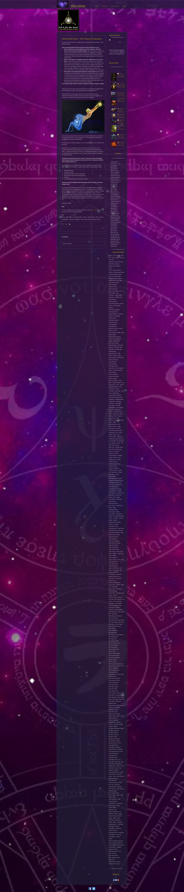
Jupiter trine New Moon (114, 568)
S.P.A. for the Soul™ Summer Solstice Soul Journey (116, 845)
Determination (116, 414)
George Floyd (111, 480)
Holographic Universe (113, 509)
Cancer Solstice (112, 368)
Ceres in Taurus (112, 384)
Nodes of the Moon (113, 749)
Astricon (110, 305)
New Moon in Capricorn (114, 734)
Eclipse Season (112, 428)
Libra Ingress (119, 589)
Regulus (110, 818)
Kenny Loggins (116, 570)
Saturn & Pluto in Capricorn (114, 863)
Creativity (118, 405)
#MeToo (110, 255)
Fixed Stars (116, 451)
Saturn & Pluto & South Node (115, 861)
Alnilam (110, 268)
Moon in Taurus (112, 695)
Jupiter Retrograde (113, 539)
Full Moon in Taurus (113, 470)
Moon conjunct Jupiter (113, 686)
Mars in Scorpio (112, 628)
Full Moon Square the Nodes (115, 464)
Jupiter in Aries (112, 551)
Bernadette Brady (117, 339)
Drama (115, 420)
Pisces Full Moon (120, 776)
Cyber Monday (112, 407)
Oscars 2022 (117, 761)
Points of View (120, 795)
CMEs (119, 353)
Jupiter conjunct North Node (115, 543)
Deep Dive (111, 411)
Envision (120, 432)
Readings (120, 814)
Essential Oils (120, 436)
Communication (118, 397)
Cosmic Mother (118, 403)
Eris (118, 434)
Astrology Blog (117, 316)
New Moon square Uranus (114, 739)
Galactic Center (114, 472)
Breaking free (111, 349)
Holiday (114, 507)
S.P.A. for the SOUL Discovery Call (116, 841)
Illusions (110, 518)
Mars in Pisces (117, 626)
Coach (122, 391)
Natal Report (111, 709)
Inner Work (115, 518)
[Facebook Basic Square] (114, 880)
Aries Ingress (111, 297)
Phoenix (110, 776)
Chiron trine (111, 389)
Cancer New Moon (112, 362)
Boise (121, 347)
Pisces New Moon (112, 780)
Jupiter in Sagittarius (113, 557)
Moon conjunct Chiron (113, 684)
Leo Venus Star (112, 584)
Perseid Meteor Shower (114, 772)
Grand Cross (118, 482)
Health (114, 497)
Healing (110, 497)
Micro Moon (121, 674)
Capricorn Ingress (112, 372)
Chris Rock (117, 389)
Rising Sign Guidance (113, 832)
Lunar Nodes (111, 603)
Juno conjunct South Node (114, 532)
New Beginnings (112, 722)
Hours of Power (112, 514)
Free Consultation (112, 455)
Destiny (110, 414)
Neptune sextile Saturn (113, 720)
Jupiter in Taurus (120, 559)
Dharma (121, 414)
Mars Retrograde (112, 616)
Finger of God (111, 449)
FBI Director (121, 441)
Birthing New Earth (113, 345)
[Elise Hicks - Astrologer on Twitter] (93, 888)
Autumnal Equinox (112, 332)
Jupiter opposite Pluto (113, 561)
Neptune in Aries (112, 716)
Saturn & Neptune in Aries (114, 857)
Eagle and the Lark (113, 424)
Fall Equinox (113, 443)
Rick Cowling (118, 828)
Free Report (119, 455)
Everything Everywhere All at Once (116, 439)
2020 (117, 255)
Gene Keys (119, 478)
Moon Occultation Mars (114, 682)
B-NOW (118, 332)
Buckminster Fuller (113, 353)
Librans (110, 595)
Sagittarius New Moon (113, 851)
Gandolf (120, 472)
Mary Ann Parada (112, 643)
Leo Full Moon (112, 578)
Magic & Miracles (117, 605)
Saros (120, 851)
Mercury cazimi (112, 651)
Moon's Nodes (112, 701)
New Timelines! (112, 741)
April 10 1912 (111, 276)
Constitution (118, 401)
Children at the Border (113, 386)
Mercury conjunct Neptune (114, 653)
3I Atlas (113, 257)
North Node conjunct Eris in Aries (116, 751)
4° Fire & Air (111, 259)
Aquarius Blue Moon (113, 284)
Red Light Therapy (112, 816)
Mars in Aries (91, 217)
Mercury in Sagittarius (113, 668)
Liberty (122, 584)
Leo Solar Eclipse (112, 580)
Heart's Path (118, 499)
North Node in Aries (113, 755)
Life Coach (115, 595)
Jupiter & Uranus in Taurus (114, 534)
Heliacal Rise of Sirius (113, 503)
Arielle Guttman (112, 293)
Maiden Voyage (112, 607)
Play (110, 784)
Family (118, 443)
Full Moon (118, 459)
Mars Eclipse (114, 614)
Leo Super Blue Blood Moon (114, 582)
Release (110, 822)
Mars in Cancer (112, 624)
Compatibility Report (119, 399)
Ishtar (117, 526)
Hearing (118, 497)
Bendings (111, 339)
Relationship (111, 820)
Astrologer (111, 307)
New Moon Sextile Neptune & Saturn (116, 728)
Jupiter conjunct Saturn (114, 547)
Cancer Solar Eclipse (113, 366)
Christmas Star (117, 391)
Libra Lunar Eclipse (113, 591)
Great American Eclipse (114, 486)
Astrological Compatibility (114, 309)
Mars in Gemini (119, 624)
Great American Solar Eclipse (115, 489)
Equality (110, 434)
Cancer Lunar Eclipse (113, 359)
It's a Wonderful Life (113, 528)
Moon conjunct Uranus (113, 691)
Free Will (110, 457)
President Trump (112, 803)
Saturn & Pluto (112, 859)
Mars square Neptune (113, 636)
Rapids (115, 814)
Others (122, 761)
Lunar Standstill (118, 603)
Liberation (118, 584)
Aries (117, 293)
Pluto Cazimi (117, 784)
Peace (120, 768)
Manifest (118, 607)
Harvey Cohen (118, 495)
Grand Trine (111, 484)
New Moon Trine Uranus (114, 730)
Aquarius (120, 278)
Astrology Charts (112, 318)
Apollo (120, 274)
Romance (118, 836)
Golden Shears (112, 482)
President (115, 801)
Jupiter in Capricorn (113, 553)
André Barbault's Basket (119, 272)
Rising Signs (121, 832)
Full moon (120, 470)
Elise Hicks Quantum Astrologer (115, 430)
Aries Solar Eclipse (113, 301)
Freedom (115, 457)
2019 (114, 255)
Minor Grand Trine (113, 680)
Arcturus (121, 291)
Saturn (115, 853)
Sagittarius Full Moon (113, 849)
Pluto (112, 784)
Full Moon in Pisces (113, 466)
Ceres (123, 382)
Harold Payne (111, 495)
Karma (120, 568)
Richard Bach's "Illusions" (114, 826)
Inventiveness (112, 526)
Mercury (85, 217)
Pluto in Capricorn (120, 789)
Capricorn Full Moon (118, 370)
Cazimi (110, 382)
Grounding (119, 491)
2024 (122, 255)
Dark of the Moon (119, 407)
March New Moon (118, 609)
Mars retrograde (112, 634)
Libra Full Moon (112, 589)
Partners (122, 766)
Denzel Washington (118, 411)
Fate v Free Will (112, 445)
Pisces (114, 776)
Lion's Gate (111, 599)
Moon (118, 680)
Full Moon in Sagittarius (114, 468)
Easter (115, 426)
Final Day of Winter (119, 447)
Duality (94, 219)
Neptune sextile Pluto (113, 718)
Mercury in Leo (120, 664)
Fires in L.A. (111, 451)
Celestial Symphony (116, 382)
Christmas (111, 391)
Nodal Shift (118, 747)
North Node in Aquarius (113, 753)
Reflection (119, 816)
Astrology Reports (112, 326)
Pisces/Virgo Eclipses (113, 782)
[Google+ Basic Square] (118, 880)
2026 (110, 257)
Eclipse (119, 426)
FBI (117, 441)
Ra (120, 811)
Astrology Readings (113, 324)
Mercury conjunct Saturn (114, 655)
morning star (65, 219)
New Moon (111, 724)
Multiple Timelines (112, 703)
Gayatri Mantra (112, 474)
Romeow (110, 838)
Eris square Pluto (112, 436)
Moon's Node (121, 699)
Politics (114, 797)
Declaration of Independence (115, 409)
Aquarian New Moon (113, 278)
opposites (71, 219)
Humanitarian (119, 514)
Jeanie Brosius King (113, 530)
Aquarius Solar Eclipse (113, 291)
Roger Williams (112, 836)
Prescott (110, 801)
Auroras (120, 328)
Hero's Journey (112, 505)
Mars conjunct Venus (113, 622)
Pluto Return (119, 786)
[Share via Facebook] (62, 224)
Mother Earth (118, 701)
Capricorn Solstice (113, 378)
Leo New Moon (119, 578)
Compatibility (111, 399)
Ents (117, 432)
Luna (114, 601)
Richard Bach (120, 824)
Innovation (121, 518)
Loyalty (110, 601)
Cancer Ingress (120, 357)
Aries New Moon (118, 297)
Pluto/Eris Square (112, 795)
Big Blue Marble (116, 341)
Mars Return (119, 616)
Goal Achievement (119, 480)
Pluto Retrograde (112, 786)
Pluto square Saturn (113, 791)
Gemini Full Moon (112, 476)
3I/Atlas (117, 257)
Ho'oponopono (119, 505)
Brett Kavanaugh (112, 351)
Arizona (121, 303)
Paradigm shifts (112, 766)
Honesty (117, 511)
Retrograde (119, 822)
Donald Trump (112, 418)
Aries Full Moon (118, 295)
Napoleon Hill (111, 707)
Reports (114, 822)
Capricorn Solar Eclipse (114, 376)
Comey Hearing (115, 393)
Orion (119, 759)
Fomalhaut (111, 453)
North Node (119, 749)
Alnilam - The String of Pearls (115, 270)
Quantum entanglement (114, 811)
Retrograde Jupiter (113, 824)
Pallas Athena (118, 764)
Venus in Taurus (99, 217)
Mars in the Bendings (113, 630)
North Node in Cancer (113, 757)
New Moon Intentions (113, 726)
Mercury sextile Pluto (113, 672)
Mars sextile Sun (120, 634)
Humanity (111, 516)
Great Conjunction (112, 491)
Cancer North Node (113, 364)
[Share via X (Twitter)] (66, 224)
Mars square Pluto (112, 639)
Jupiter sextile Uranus (113, 564)
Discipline (120, 416)
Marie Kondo (121, 611)
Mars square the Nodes (114, 641)
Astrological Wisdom (113, 314)
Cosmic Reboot (112, 405)
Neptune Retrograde (113, 711)
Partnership (111, 768)
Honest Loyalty (112, 511)
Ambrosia (111, 272)
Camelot (115, 355)
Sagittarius (119, 847)
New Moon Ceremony (118, 724)
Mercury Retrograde (113, 647)
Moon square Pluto (113, 697)
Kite (120, 570)
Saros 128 (111, 853)
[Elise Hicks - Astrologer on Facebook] (90, 888)
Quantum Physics (112, 807)
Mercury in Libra (112, 666)
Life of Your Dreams (113, 597)
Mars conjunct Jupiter (86, 219)
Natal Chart (117, 707)
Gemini (71, 217)
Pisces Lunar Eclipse (113, 778)
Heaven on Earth (112, 501)
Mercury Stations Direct (114, 649)
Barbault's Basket (112, 334)
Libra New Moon (112, 593)
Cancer (119, 355)
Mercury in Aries (112, 659)
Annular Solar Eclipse (113, 274)
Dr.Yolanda (111, 420)
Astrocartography (117, 305)
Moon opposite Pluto (120, 695)
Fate (122, 443)
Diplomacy (111, 416)
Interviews (111, 524)
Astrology (111, 316)
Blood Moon (111, 347)
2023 (120, 255)
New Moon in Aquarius (113, 732)
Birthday (116, 343)
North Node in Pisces (113, 759)
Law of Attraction (112, 574)
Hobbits (110, 507)
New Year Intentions (113, 743)
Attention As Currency (113, 328)
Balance (122, 332)
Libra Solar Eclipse (120, 593)
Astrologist (120, 314)
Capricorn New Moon (113, 374)
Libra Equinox (114, 586)
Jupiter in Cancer (119, 551)
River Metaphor (112, 834)
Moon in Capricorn (113, 693)
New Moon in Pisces (113, 736)
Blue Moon (116, 347)
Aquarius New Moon (113, 289)
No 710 (119, 743)
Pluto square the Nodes (113, 793)
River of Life (118, 834)
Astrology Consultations (114, 320)
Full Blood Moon (112, 459)
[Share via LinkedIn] (69, 224)
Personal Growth (112, 774)
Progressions (119, 803)
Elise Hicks (78, 6)
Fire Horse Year (118, 449)
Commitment (118, 395)
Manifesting (111, 609)
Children (121, 384)
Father (117, 445)
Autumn (115, 330)
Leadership (119, 574)
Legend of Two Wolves (113, 576)
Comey (110, 393)
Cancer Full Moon (112, 357)
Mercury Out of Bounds (113, 645)
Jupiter (122, 532)
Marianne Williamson (113, 611)
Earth (118, 424)
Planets (120, 782)
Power (119, 799)
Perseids (121, 772)
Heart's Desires (112, 499)
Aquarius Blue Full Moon (114, 282)
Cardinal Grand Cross (113, 380)
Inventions (116, 524)
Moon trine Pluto (120, 697)
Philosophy (119, 774)
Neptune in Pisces (120, 716)
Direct (115, 416)
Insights (110, 520)
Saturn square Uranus (113, 855)
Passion (116, 768)
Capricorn (111, 370)
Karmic (110, 570)
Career (120, 380)
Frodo (119, 457)
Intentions (118, 522)
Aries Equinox (111, 295)
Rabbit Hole (111, 814)
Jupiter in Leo (121, 553)
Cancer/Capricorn (120, 368)
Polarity (98, 219)
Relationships (118, 820)
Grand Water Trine (118, 484)
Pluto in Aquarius (112, 789)
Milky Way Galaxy (112, 676)
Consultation (111, 403)
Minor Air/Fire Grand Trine (114, 678)
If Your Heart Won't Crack (119, 516)
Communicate (112, 397)
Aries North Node (112, 299)
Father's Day (111, 447)
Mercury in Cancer (113, 661)
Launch (110, 572)
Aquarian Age (118, 276)
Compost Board (112, 401)
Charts (117, 384)
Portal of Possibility (113, 799)
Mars (67, 217)
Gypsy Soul (114, 493)
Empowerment (112, 432)
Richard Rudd (111, 828)
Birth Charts (111, 343)
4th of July (122, 257)
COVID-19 (111, 355)
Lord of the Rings (117, 599)
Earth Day (111, 426)
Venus (63, 217)
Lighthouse (120, 597)
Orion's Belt (111, 761)
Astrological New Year (113, 312)
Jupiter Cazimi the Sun (113, 536)
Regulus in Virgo (116, 818)
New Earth (118, 722)
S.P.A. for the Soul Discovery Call (115, 843)
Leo (119, 576)
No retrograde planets (113, 745)
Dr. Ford (117, 418)
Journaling (120, 530)
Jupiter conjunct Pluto (113, 545)
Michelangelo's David (113, 674)
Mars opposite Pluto (113, 632)
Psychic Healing (112, 805)
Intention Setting (112, 522)
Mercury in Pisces (120, 666)
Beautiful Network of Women (115, 337)
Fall (109, 443)
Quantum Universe (113, 809)
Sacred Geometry (112, 847)
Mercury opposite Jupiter (114, 670)
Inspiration (115, 520)
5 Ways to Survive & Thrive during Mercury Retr (116, 262)
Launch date (115, 572)
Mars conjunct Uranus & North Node (116, 620)
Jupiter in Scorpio (112, 559)
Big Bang (110, 341)
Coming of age (112, 395)
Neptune (116, 709)
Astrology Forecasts (113, 322)
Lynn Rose (111, 605)
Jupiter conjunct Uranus (114, 549)
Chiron (120, 386)
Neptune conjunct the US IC (114, 714)
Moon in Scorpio (120, 693)
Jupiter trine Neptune (113, 566)
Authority (111, 330)
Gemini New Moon (78, 217)
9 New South (111, 264)
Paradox (118, 766)
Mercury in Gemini (113, 664)
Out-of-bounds (112, 764)
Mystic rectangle (120, 705)
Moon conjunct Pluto (113, 689)
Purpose (118, 805)
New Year (118, 741)
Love (123, 599)
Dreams (110, 422)
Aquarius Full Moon (113, 287)
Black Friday (120, 345)
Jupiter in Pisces (112, 555)
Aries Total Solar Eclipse (114, 303)
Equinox (114, 434)
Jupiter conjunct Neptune (114, 541)
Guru (110, 493)
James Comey (121, 528)
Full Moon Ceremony (113, 461)
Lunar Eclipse (118, 601)
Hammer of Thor (120, 493)
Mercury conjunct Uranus (114, 657)
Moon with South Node (113, 699)
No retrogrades (112, 747)
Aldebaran (77, 219)
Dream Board (121, 420)
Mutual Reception (112, 705)
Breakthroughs (118, 349)
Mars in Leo (111, 626)
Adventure (117, 264)
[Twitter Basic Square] (116, 880)
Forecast (116, 453)
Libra (110, 586)
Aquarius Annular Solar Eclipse (115, 280)
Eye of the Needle (112, 441)
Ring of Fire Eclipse (113, 830)
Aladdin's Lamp (112, 266)
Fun (109, 472)
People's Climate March (114, 770)
